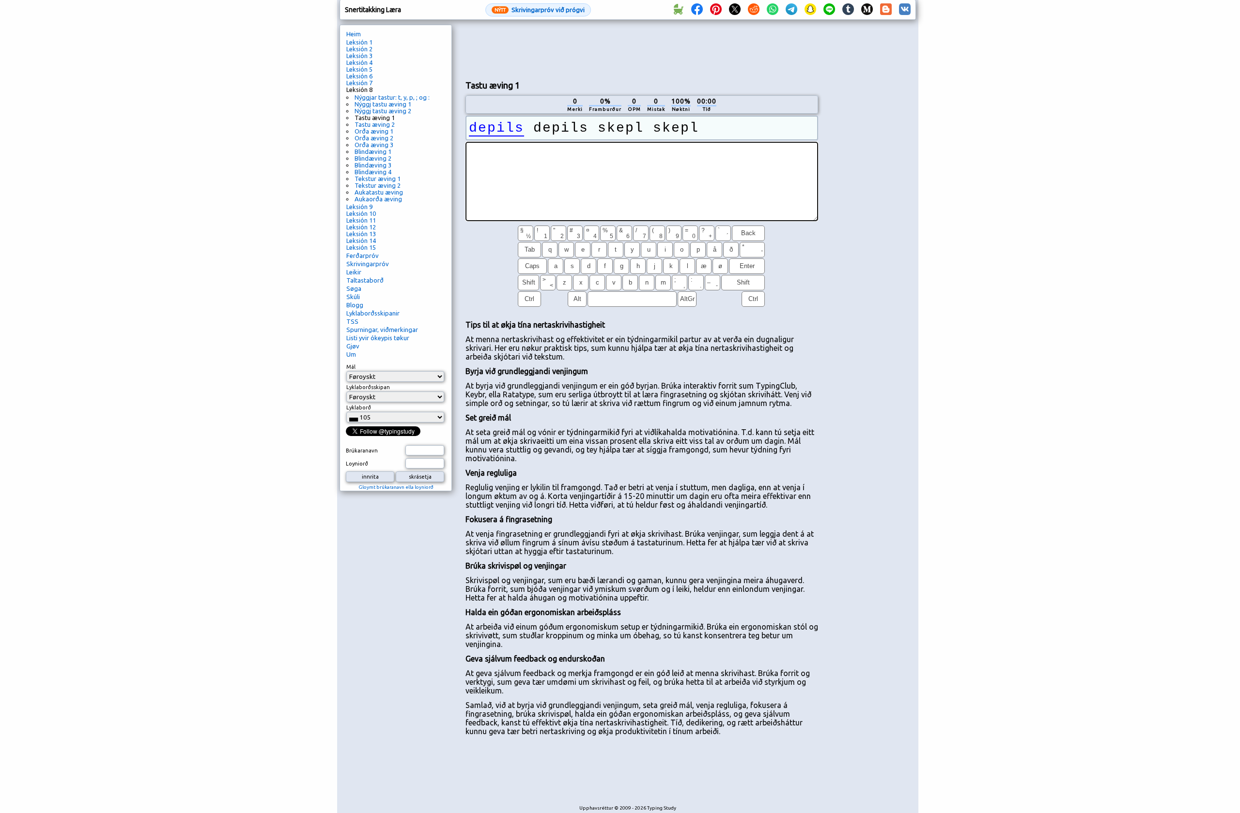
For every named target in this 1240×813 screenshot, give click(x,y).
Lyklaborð (358, 407)
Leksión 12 (361, 227)
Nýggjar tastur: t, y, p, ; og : (392, 97)
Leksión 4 (359, 62)
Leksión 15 (361, 247)
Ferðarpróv (362, 255)
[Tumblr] (848, 9)
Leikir (353, 272)
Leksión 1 (359, 42)
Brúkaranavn (362, 450)
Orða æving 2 (374, 138)
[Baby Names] (678, 9)
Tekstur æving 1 (378, 178)
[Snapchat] (810, 9)
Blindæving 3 (373, 165)
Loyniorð (357, 464)
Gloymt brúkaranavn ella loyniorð (396, 487)
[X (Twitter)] (735, 9)
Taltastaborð (365, 280)
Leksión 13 (361, 233)
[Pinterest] (716, 9)
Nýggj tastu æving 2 (383, 110)
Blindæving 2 (373, 158)
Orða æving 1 (374, 131)
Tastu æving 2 (375, 124)
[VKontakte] (905, 9)
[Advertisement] (641, 49)
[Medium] (867, 9)
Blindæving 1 (373, 151)
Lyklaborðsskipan (368, 387)
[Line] (829, 9)
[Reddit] (754, 9)
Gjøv (352, 346)
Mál (351, 367)
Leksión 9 (359, 206)
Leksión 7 (359, 82)
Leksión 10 (361, 213)
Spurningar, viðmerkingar (382, 329)
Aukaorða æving (378, 199)
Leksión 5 (359, 69)
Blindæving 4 (373, 171)
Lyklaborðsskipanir (373, 313)
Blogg (354, 304)
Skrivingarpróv (367, 263)
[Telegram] (791, 9)
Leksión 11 (361, 220)
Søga (353, 288)
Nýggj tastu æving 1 (383, 104)
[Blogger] (886, 9)
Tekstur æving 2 (378, 185)
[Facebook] (697, 9)
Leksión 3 (359, 55)
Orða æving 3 (374, 144)
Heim (353, 33)
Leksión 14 (361, 240)
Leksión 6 (359, 76)
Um (351, 354)
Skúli (353, 296)
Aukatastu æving (379, 192)
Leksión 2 (359, 48)
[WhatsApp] (772, 9)
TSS (352, 321)
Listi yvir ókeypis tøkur (377, 337)
